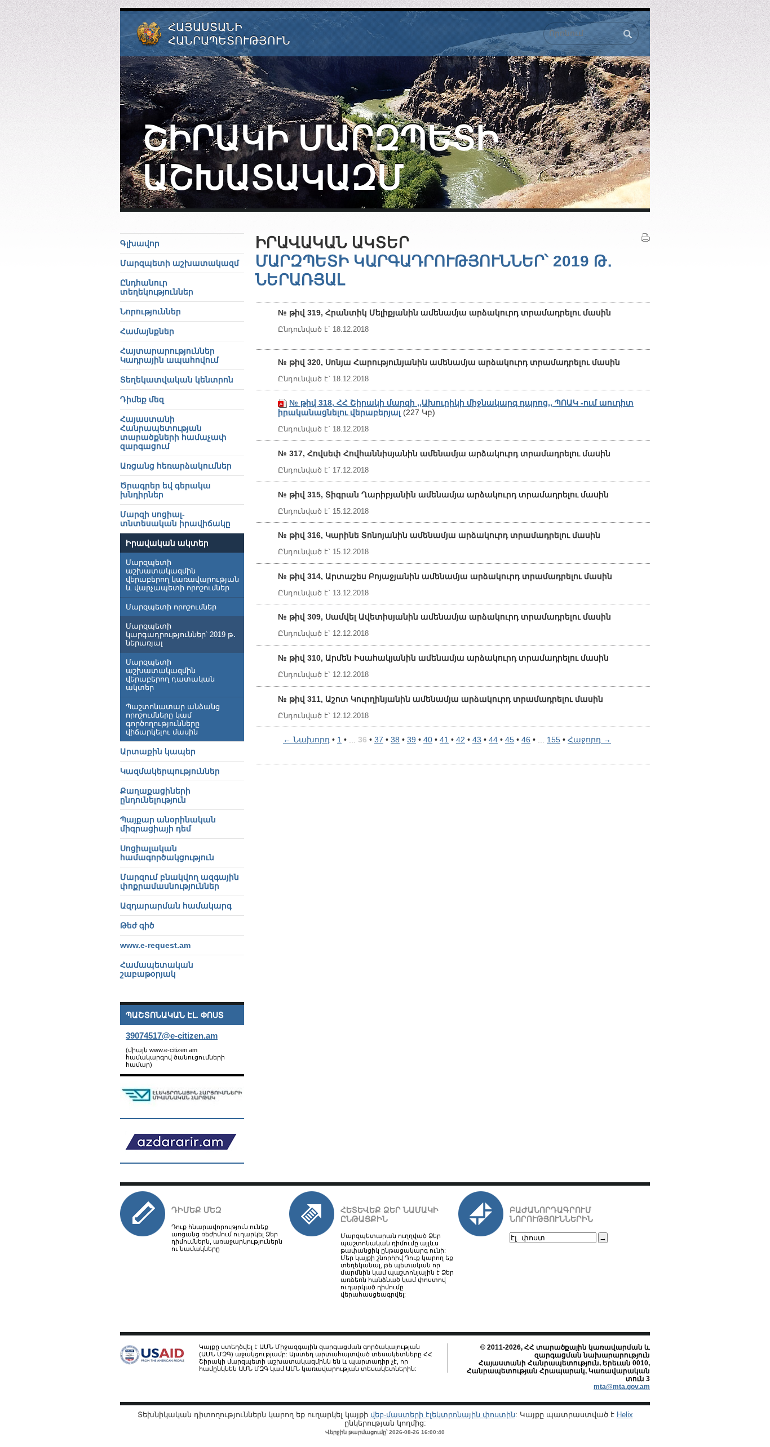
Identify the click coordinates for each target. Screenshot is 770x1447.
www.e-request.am (155, 945)
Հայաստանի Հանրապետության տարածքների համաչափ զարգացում (173, 433)
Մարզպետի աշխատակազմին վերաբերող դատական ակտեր (170, 675)
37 (378, 739)
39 (411, 739)
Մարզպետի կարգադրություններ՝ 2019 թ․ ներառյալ (181, 634)
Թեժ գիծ (137, 925)
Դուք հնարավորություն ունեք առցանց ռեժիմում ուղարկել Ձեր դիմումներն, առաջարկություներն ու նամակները (226, 1237)
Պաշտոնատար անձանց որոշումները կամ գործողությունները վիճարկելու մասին (173, 719)
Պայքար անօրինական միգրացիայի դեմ (168, 824)
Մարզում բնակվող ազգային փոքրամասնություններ (179, 881)
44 (493, 739)
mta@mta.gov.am (622, 1387)
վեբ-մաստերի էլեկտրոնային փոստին (442, 1414)
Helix (625, 1414)
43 (476, 739)
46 (525, 739)
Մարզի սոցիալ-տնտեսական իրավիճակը (175, 519)
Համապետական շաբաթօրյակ (156, 969)
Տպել (645, 237)
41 (444, 739)
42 (460, 739)
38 (395, 739)
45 (509, 739)
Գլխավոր (140, 243)
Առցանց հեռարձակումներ (176, 465)
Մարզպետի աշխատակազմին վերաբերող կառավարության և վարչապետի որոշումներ (182, 575)
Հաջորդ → (589, 739)
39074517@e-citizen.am (172, 1035)
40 (427, 739)
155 (553, 739)
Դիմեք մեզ (196, 1209)
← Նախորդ (306, 739)
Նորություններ (150, 311)
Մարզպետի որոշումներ (171, 607)
